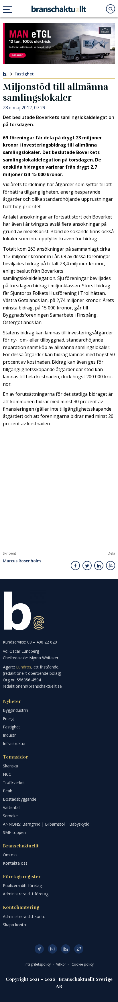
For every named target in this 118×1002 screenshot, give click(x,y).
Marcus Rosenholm (22, 561)
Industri (10, 735)
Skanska (10, 766)
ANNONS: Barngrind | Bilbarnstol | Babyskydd (46, 824)
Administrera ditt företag (25, 893)
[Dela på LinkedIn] (99, 566)
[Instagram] (52, 949)
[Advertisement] (59, 489)
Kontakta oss (15, 863)
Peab (7, 791)
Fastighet (24, 74)
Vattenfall (11, 807)
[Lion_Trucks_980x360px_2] (59, 43)
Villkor (61, 964)
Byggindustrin (15, 710)
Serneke (10, 815)
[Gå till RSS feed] (111, 566)
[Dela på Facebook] (75, 566)
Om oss (10, 854)
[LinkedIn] (65, 949)
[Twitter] (78, 949)
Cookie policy (83, 964)
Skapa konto (14, 924)
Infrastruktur (14, 743)
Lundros (23, 667)
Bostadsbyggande (19, 799)
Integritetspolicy (38, 964)
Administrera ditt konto (24, 916)
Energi (8, 718)
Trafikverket (14, 782)
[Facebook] (39, 949)
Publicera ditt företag (22, 885)
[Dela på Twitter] (87, 566)
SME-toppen (14, 832)
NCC (7, 774)
